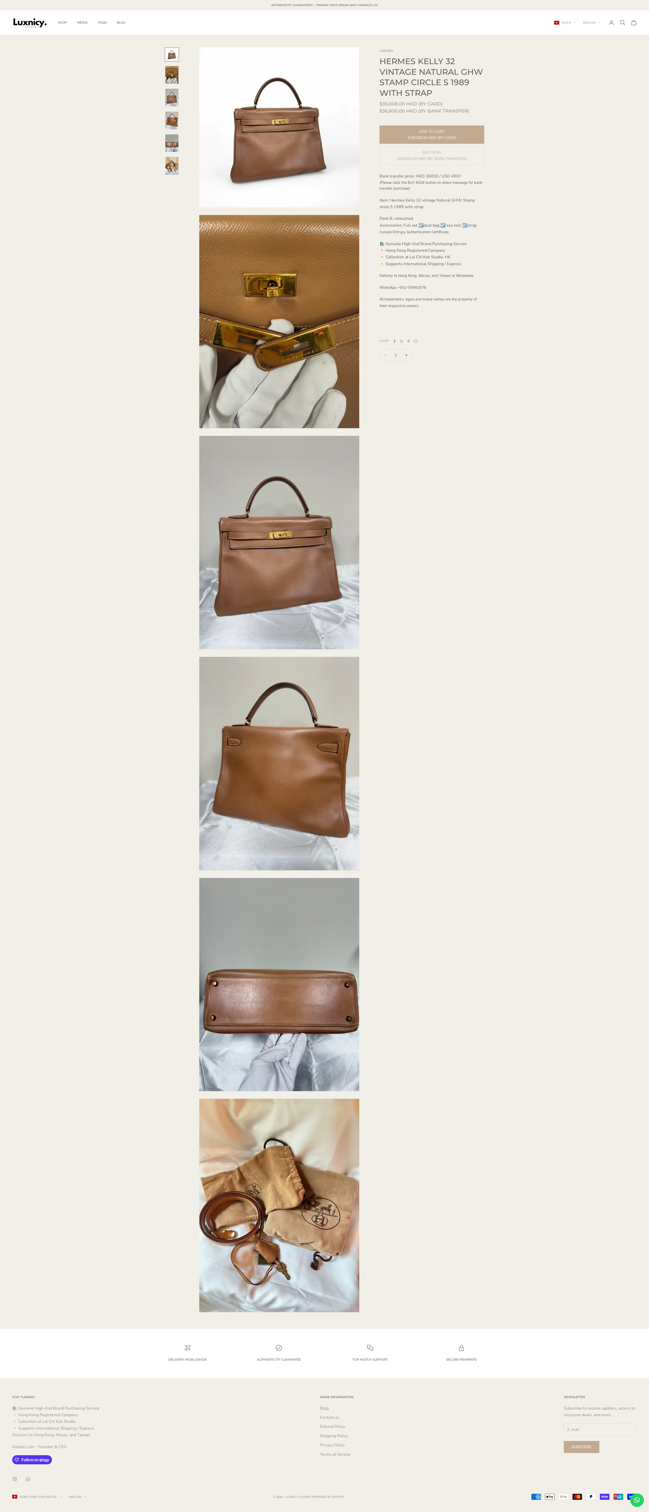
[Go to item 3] (172, 97)
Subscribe (581, 1446)
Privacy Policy (332, 1445)
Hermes (386, 51)
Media (82, 22)
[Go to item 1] (172, 54)
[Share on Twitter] (402, 341)
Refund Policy (332, 1426)
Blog (121, 22)
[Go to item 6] (172, 165)
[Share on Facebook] (394, 341)
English (589, 22)
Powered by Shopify (328, 1497)
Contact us (329, 1417)
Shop (62, 22)
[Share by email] (416, 341)
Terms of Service (335, 1454)
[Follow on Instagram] (14, 1479)
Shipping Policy (334, 1436)
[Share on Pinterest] (409, 341)
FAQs (102, 22)
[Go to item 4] (172, 120)
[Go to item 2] (172, 75)
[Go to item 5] (172, 143)
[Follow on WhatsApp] (27, 1479)
